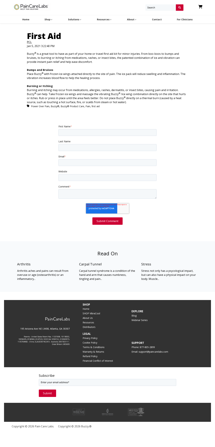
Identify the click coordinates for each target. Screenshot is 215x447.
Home (86, 308)
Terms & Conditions (93, 347)
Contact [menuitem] (157, 19)
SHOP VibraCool (91, 313)
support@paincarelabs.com (153, 351)
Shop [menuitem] (47, 19)
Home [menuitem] (25, 19)
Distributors (89, 327)
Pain (87, 106)
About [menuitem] (130, 19)
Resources (88, 322)
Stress (146, 264)
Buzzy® (55, 106)
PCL (29, 42)
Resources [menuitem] (103, 19)
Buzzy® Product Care (72, 106)
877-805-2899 (147, 347)
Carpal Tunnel (90, 264)
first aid (96, 106)
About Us (88, 318)
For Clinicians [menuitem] (185, 19)
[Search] (179, 7)
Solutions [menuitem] (73, 19)
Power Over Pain (40, 106)
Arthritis (24, 264)
